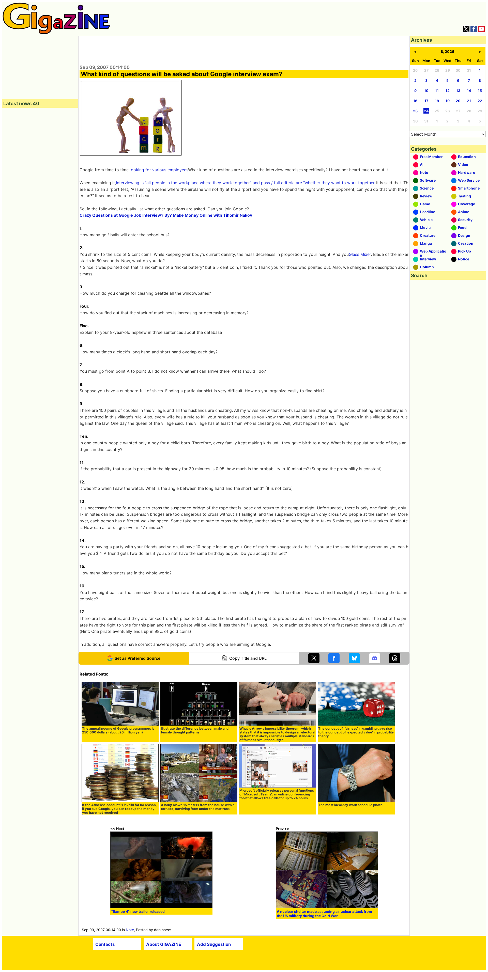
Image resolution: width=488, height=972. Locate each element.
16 (415, 101)
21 (469, 101)
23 (415, 111)
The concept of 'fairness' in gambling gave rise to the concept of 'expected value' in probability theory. (356, 732)
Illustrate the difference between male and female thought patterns (194, 730)
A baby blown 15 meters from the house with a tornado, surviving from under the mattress (197, 807)
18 (437, 101)
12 (448, 90)
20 (458, 101)
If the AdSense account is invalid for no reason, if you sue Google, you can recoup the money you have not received (119, 808)
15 (480, 90)
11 (437, 90)
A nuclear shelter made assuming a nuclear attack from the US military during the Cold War (324, 913)
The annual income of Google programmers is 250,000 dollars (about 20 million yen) (118, 730)
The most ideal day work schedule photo (350, 805)
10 (426, 90)
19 (448, 101)
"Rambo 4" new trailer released (138, 911)
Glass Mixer (360, 254)
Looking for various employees (158, 169)
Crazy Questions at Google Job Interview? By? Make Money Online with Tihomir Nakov (166, 215)
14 (469, 90)
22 (480, 101)
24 (426, 111)
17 (426, 101)
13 (458, 90)
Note (130, 930)
